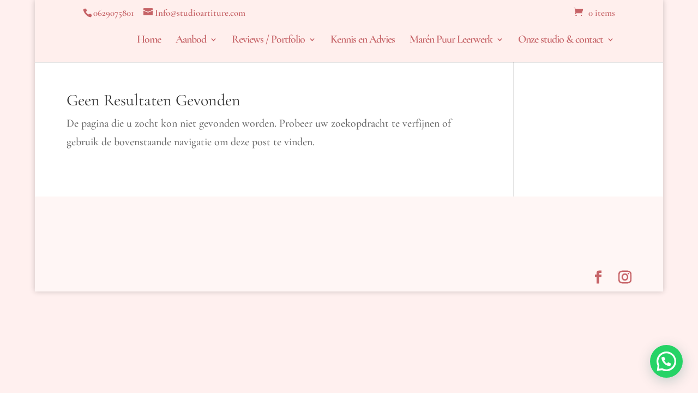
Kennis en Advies (362, 40)
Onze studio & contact (560, 40)
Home (149, 40)
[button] (666, 361)
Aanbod (191, 40)
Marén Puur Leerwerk (451, 40)
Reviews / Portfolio (268, 40)
